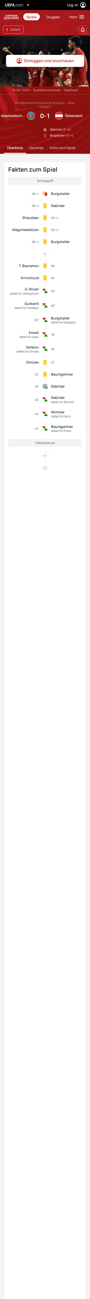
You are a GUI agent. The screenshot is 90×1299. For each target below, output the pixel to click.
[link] (31, 17)
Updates (36, 148)
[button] (75, 17)
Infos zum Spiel (62, 148)
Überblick (15, 148)
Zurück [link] (15, 29)
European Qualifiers (11, 17)
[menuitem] (32, 17)
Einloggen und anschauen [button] (49, 60)
